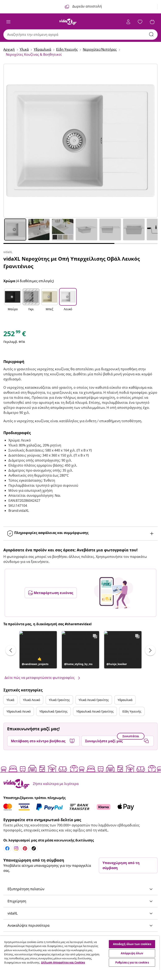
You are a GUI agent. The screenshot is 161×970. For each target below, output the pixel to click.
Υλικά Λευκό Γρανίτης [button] (94, 700)
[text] (14, 334)
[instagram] (16, 848)
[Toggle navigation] (8, 22)
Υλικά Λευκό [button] (31, 700)
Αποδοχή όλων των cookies (132, 944)
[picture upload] (113, 592)
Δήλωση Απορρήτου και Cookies (63, 962)
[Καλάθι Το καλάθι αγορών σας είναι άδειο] (152, 21)
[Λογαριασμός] (128, 21)
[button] (12, 302)
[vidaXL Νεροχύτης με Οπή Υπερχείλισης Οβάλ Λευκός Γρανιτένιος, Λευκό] (80, 140)
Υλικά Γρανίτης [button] (59, 700)
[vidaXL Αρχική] (67, 22)
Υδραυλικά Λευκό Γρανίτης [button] (95, 711)
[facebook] (7, 848)
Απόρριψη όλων (132, 953)
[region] (79, 953)
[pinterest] (25, 848)
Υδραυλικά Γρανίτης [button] (53, 711)
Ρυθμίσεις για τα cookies (132, 962)
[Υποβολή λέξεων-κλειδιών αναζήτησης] (151, 34)
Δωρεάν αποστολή (86, 6)
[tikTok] (34, 848)
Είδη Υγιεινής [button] (131, 711)
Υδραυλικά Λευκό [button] (18, 711)
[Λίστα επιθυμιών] (140, 21)
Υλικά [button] (10, 700)
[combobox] (80, 34)
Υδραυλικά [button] (125, 700)
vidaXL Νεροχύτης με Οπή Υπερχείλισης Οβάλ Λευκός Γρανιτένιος (71, 262)
